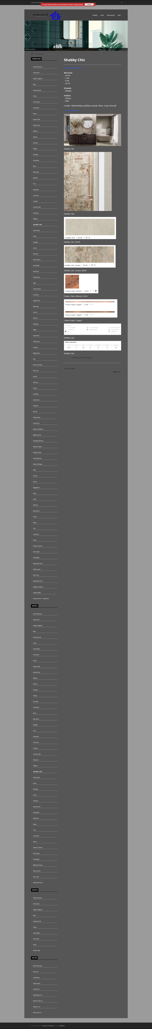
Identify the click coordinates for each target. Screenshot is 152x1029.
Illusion (35, 505)
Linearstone (37, 289)
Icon (34, 183)
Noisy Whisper (37, 464)
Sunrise (35, 347)
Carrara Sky (37, 207)
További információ (78, 4)
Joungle (35, 242)
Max (34, 84)
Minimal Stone (38, 563)
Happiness (36, 487)
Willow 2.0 (36, 1007)
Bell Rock (36, 271)
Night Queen (37, 435)
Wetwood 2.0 (37, 1012)
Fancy (35, 482)
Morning (36, 306)
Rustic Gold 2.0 (37, 1001)
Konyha (83, 358)
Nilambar (62, 1026)
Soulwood (36, 423)
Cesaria (35, 201)
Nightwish (36, 353)
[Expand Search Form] (121, 2)
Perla (34, 236)
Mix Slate (36, 172)
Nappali (89, 358)
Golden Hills (37, 593)
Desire (35, 388)
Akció (102, 15)
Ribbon (35, 131)
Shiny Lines (36, 569)
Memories (36, 511)
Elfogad (89, 4)
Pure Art (36, 370)
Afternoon (36, 341)
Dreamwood (37, 90)
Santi (34, 113)
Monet (35, 411)
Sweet (35, 517)
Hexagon (36, 189)
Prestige (35, 154)
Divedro (35, 254)
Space (35, 522)
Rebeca (35, 137)
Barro (35, 540)
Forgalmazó (111, 15)
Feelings (35, 324)
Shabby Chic (37, 224)
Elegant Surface (38, 587)
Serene (35, 312)
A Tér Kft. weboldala (37, 2)
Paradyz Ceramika (47, 1026)
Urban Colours (37, 546)
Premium (36, 160)
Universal (36, 72)
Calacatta (36, 534)
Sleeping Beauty (38, 441)
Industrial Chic (38, 581)
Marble (35, 178)
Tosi (34, 528)
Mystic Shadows (38, 429)
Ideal (34, 499)
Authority (36, 400)
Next (34, 166)
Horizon (35, 382)
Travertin (36, 108)
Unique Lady (37, 452)
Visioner (35, 406)
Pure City (36, 575)
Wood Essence (37, 67)
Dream (35, 476)
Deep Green (36, 259)
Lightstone (36, 300)
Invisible (36, 394)
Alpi (34, 283)
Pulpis (35, 148)
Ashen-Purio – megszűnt (41, 598)
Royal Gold (36, 119)
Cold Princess (37, 458)
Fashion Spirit (37, 446)
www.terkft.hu (71, 110)
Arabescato (36, 277)
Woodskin (36, 557)
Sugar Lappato (37, 78)
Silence (35, 318)
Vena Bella (36, 102)
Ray (34, 359)
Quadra (35, 143)
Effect (35, 330)
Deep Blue (36, 265)
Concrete (36, 195)
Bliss (34, 470)
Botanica (36, 213)
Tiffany (115, 372)
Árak (119, 15)
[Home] (32, 54)
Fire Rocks (36, 552)
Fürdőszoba (76, 358)
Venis (35, 96)
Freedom (36, 295)
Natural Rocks (37, 365)
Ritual (35, 376)
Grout (35, 248)
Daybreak (36, 335)
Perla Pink (71, 368)
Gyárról (95, 15)
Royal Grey (36, 125)
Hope (34, 493)
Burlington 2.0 (37, 995)
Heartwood (36, 417)
